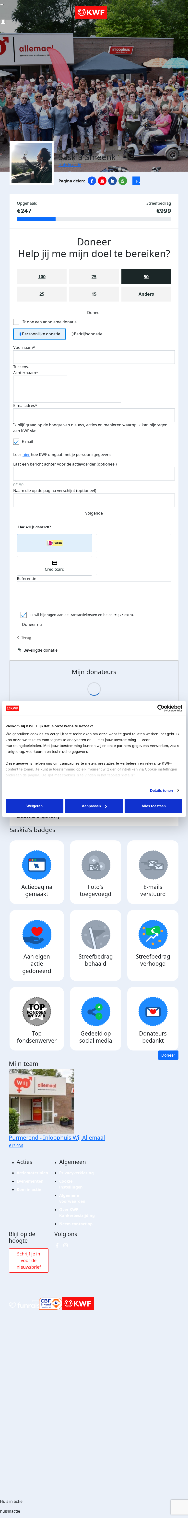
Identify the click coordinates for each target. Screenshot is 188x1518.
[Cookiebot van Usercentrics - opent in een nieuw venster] (161, 708)
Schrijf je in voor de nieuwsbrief (29, 1260)
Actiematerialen (32, 1173)
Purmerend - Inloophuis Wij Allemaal (138, 181)
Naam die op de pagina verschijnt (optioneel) (54, 490)
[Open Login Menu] (3, 22)
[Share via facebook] (92, 181)
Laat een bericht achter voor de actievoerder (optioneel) (65, 464)
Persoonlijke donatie (41, 334)
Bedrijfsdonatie (88, 334)
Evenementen (30, 1181)
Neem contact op (76, 1224)
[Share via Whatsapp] (122, 181)
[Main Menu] (2, 4)
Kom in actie (29, 1189)
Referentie (26, 578)
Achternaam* (25, 372)
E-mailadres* (25, 405)
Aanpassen (91, 806)
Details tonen (161, 790)
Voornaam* (24, 347)
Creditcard (54, 569)
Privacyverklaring (76, 1173)
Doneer (168, 1055)
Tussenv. (21, 366)
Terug (26, 637)
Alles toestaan (153, 806)
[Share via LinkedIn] (112, 181)
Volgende (94, 513)
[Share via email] (102, 181)
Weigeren (34, 806)
